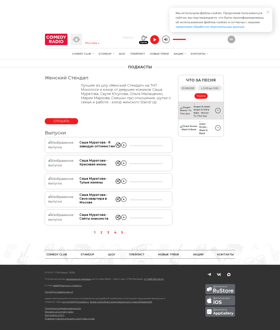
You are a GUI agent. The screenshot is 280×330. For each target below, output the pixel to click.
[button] (118, 145)
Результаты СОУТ (54, 315)
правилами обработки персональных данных (210, 27)
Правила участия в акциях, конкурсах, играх (70, 318)
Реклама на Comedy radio (59, 311)
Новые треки (159, 53)
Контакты (198, 53)
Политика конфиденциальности (63, 308)
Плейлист (137, 53)
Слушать (62, 121)
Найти (201, 96)
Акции (179, 53)
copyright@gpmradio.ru (75, 301)
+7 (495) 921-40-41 (154, 278)
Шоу (122, 53)
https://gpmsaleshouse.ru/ (59, 291)
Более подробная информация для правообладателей (121, 301)
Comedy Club (82, 53)
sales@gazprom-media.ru (67, 285)
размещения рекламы (78, 278)
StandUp (105, 53)
